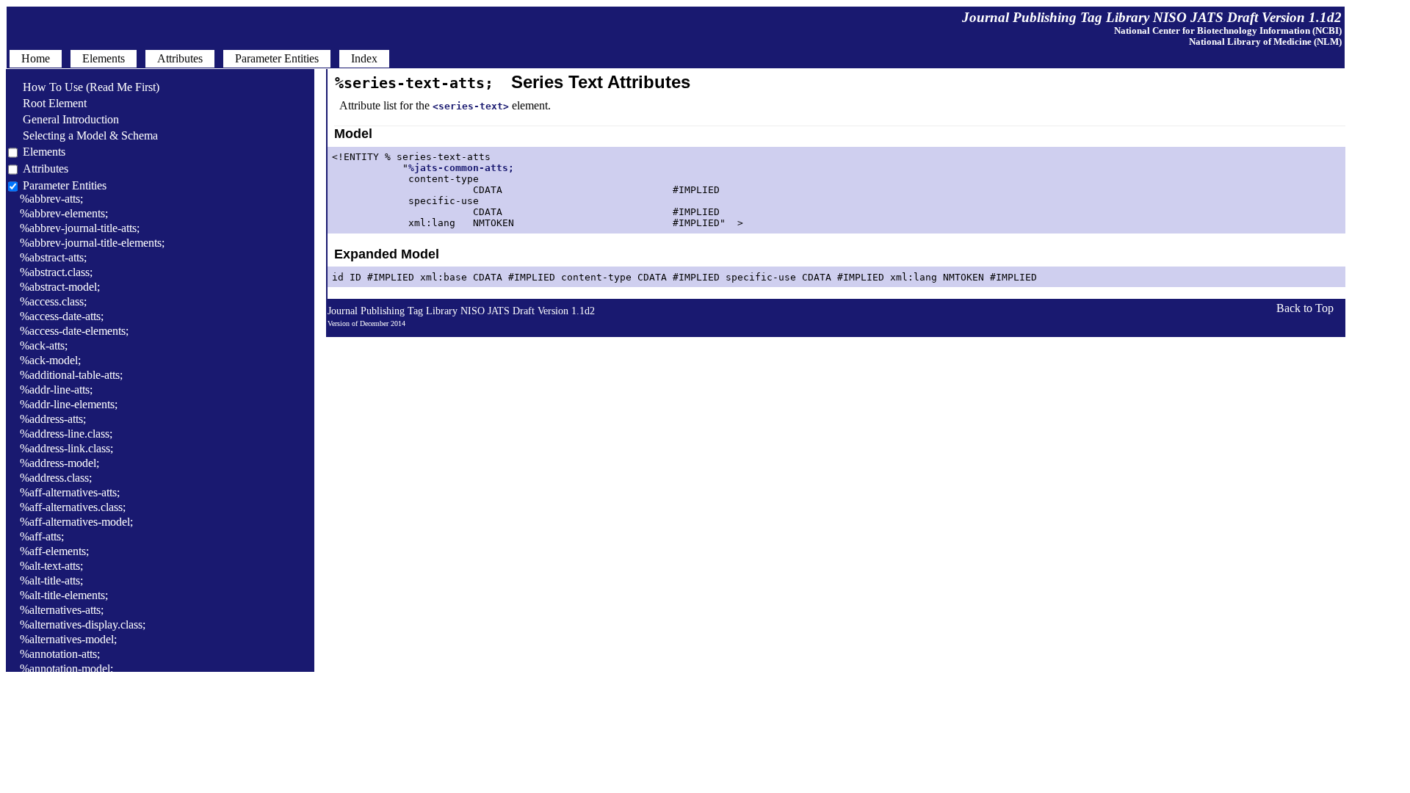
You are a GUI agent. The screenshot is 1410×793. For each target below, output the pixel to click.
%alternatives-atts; (62, 610)
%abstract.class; (56, 272)
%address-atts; (53, 419)
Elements (44, 151)
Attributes (45, 168)
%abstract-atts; (53, 257)
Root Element (47, 103)
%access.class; (53, 301)
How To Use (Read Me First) (83, 87)
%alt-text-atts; (51, 566)
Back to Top (1305, 308)
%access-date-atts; (62, 316)
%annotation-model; (66, 668)
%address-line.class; (66, 433)
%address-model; (59, 463)
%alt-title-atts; (51, 580)
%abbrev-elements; (64, 213)
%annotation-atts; (60, 654)
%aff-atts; (42, 536)
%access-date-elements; (74, 331)
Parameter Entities (64, 185)
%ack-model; (50, 360)
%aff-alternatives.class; (73, 507)
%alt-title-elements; (64, 595)
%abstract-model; (60, 286)
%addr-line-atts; (56, 389)
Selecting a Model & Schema (83, 135)
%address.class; (56, 477)
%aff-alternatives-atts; (70, 492)
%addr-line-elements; (69, 404)
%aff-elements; (54, 551)
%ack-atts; (44, 345)
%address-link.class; (66, 448)
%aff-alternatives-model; (76, 521)
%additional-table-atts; (71, 375)
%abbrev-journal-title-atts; (80, 228)
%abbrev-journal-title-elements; (92, 242)
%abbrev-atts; (51, 198)
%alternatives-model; (68, 639)
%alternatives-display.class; (82, 624)
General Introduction (63, 119)
